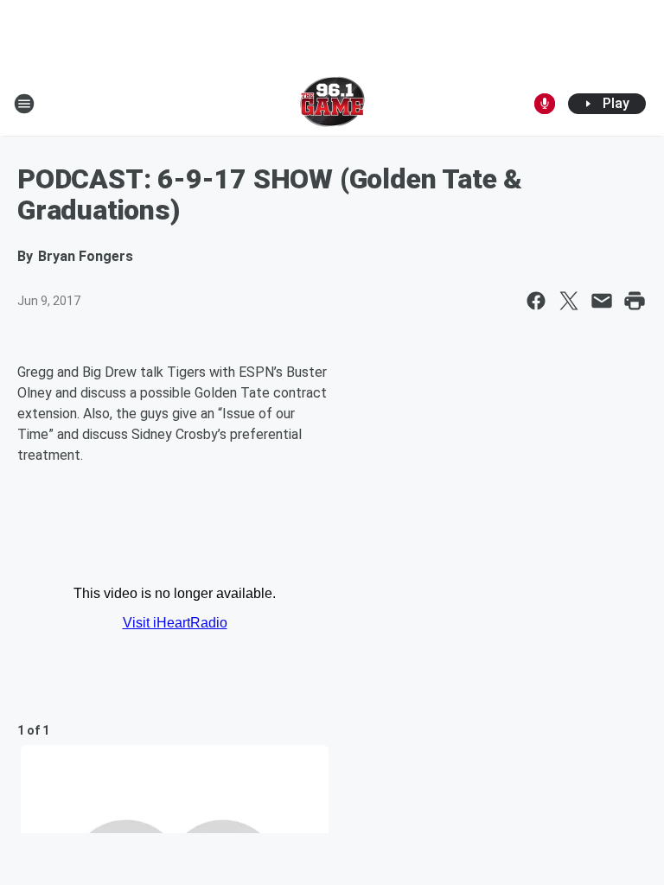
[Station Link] (332, 103)
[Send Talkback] (544, 103)
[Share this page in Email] (602, 301)
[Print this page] (634, 301)
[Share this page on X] (569, 301)
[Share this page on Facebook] (536, 301)
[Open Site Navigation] (24, 103)
